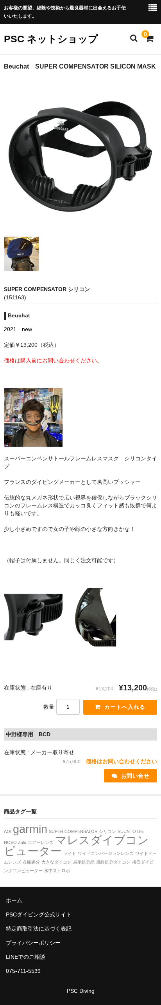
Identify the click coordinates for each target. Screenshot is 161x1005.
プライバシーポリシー (33, 943)
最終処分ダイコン (113, 862)
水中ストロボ (57, 870)
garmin (30, 828)
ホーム (14, 900)
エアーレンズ (41, 842)
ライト (69, 853)
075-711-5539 (23, 971)
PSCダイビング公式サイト (39, 914)
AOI (7, 831)
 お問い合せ (130, 776)
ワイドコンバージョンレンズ (106, 853)
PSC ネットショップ (51, 38)
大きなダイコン (56, 862)
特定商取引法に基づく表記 (39, 928)
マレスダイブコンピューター (76, 845)
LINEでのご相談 (25, 957)
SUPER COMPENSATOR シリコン (82, 831)
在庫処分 (31, 862)
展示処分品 (84, 862)
